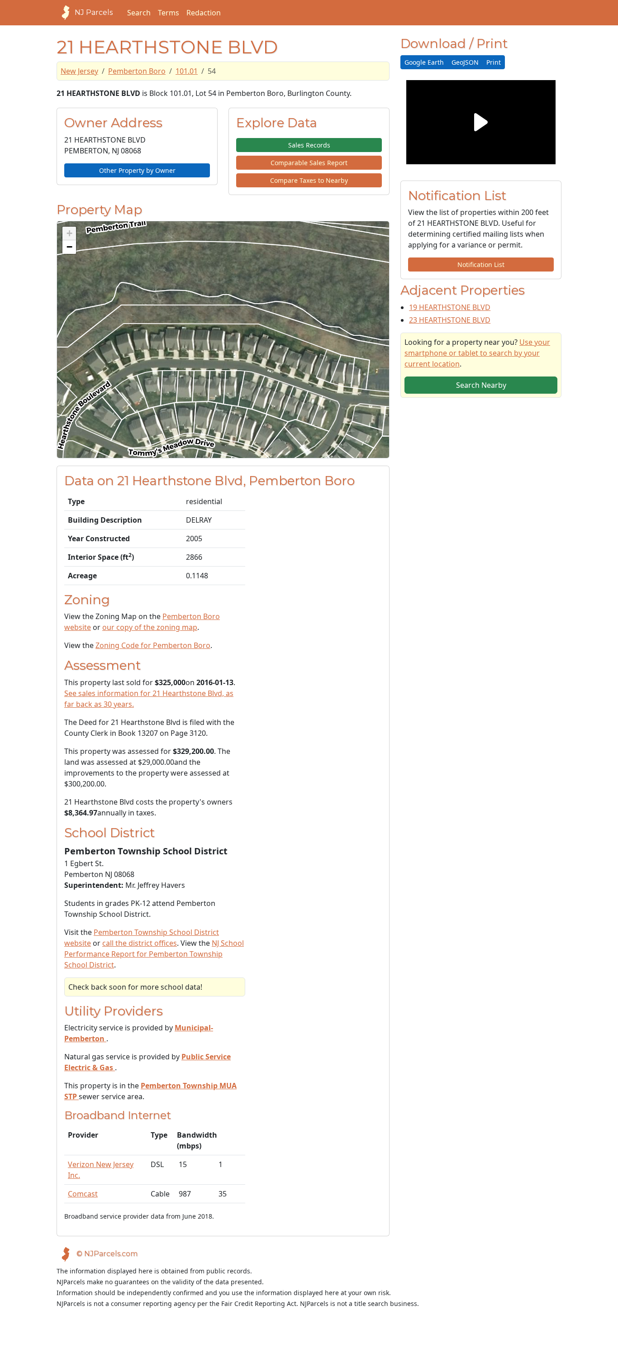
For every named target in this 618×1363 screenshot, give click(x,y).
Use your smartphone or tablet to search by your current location (477, 353)
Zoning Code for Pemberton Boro (152, 645)
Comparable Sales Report (309, 162)
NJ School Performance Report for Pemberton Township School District (154, 954)
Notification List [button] (480, 264)
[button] (69, 233)
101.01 (187, 71)
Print (493, 62)
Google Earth (424, 62)
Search (139, 13)
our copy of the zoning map (149, 627)
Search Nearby (481, 385)
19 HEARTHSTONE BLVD (449, 307)
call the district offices (139, 943)
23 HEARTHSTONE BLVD (449, 320)
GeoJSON (465, 62)
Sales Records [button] (309, 145)
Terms (168, 13)
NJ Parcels (94, 12)
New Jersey (79, 71)
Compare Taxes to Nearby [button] (309, 180)
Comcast (83, 1194)
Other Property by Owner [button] (137, 170)
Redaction (203, 13)
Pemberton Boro (137, 71)
